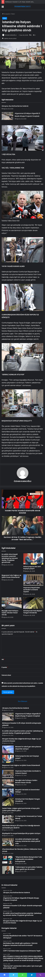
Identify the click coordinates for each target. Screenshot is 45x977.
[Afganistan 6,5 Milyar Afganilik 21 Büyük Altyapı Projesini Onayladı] (7, 116)
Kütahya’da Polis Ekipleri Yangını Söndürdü (32, 612)
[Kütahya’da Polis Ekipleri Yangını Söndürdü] (33, 603)
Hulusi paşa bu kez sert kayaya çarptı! (32, 567)
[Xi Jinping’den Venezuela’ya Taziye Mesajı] (8, 819)
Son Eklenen (22, 701)
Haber (13, 14)
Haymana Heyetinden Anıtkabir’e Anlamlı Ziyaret (31, 590)
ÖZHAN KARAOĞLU (11, 35)
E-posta (5, 667)
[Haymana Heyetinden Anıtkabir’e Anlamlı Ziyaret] (33, 580)
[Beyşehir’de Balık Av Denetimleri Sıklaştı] (8, 792)
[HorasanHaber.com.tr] (22, 6)
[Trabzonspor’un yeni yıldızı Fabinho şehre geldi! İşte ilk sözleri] (8, 870)
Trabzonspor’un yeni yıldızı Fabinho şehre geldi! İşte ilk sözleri (28, 868)
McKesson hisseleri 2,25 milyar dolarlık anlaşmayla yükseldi (24, 2)
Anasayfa (6, 14)
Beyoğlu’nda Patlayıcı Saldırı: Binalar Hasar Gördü (10, 613)
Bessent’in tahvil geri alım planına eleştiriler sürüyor (28, 748)
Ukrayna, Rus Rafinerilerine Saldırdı (15, 106)
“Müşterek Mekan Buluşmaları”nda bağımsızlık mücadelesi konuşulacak (28, 859)
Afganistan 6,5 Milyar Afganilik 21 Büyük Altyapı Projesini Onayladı (27, 715)
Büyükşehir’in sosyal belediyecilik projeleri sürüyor (21, 833)
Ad (3, 659)
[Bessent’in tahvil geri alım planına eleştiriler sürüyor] (8, 749)
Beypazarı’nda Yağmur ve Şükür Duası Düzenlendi (11, 576)
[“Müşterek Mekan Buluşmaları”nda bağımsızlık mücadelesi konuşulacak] (8, 860)
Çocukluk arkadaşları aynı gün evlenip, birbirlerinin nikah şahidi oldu (27, 841)
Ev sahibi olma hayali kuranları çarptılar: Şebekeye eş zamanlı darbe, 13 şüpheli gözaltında (10, 558)
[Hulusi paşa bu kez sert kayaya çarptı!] (33, 559)
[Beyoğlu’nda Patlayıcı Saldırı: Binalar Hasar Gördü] (12, 603)
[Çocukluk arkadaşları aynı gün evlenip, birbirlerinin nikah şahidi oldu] (8, 842)
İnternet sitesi (6, 675)
